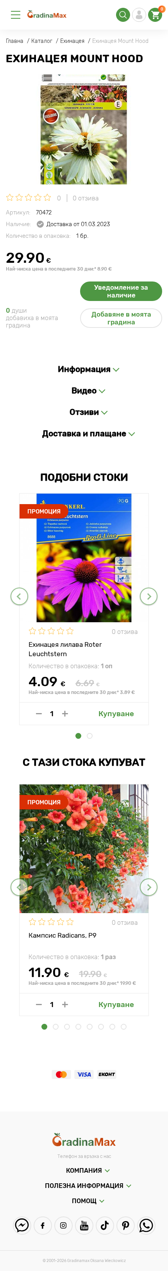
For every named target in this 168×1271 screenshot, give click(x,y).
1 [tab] (78, 736)
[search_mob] (123, 15)
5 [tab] (90, 1027)
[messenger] (22, 1225)
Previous (19, 596)
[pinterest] (125, 1225)
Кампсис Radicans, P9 (63, 935)
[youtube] (84, 1225)
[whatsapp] (146, 1225)
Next (148, 596)
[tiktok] (105, 1225)
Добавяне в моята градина (121, 318)
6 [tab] (101, 1027)
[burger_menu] (15, 15)
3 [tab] (67, 1027)
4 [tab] (78, 1027)
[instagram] (63, 1225)
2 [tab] (90, 736)
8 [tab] (124, 1027)
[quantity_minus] (39, 714)
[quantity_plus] (65, 714)
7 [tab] (112, 1027)
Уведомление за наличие (121, 291)
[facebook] (43, 1225)
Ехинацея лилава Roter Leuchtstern (65, 649)
